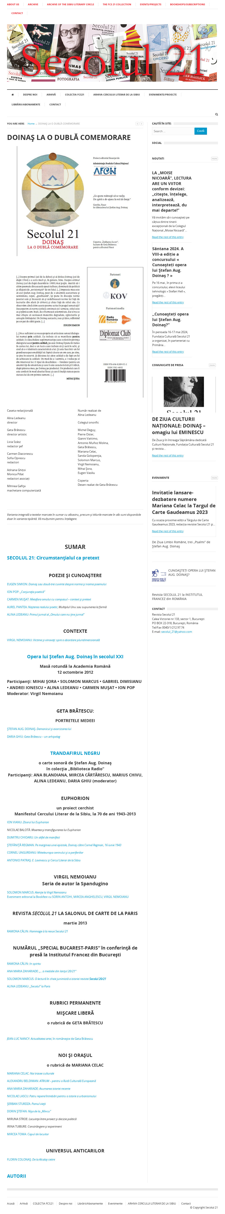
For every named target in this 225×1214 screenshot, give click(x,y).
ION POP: (26, 592)
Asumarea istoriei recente (54, 1089)
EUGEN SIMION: (56, 584)
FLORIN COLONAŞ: (31, 1159)
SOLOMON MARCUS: (37, 892)
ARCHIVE (33, 4)
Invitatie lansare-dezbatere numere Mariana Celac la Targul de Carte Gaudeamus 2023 (184, 502)
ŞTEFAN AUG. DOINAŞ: (39, 729)
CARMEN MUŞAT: (49, 599)
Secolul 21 (211, 1207)
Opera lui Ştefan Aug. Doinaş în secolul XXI (75, 656)
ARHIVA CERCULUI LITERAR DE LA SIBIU (116, 94)
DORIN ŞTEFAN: (29, 1111)
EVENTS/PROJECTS (150, 4)
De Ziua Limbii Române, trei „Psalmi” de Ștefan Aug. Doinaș (181, 544)
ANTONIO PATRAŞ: (44, 860)
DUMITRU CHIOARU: (33, 837)
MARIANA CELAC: (30, 1073)
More (214, 158)
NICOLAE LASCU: (51, 1096)
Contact (55, 104)
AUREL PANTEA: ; (33, 607)
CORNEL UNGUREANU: (45, 853)
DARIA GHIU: (33, 737)
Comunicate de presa (167, 365)
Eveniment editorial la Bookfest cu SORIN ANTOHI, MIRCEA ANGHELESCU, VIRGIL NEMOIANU (68, 897)
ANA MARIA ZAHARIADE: (41, 971)
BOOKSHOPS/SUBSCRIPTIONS (187, 4)
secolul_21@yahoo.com (176, 632)
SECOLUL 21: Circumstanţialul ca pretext (53, 558)
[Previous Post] (137, 123)
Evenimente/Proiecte (163, 94)
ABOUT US (13, 4)
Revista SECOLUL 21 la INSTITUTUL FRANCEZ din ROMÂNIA (177, 597)
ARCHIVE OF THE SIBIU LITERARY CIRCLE (70, 4)
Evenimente (160, 478)
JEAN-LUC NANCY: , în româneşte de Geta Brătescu (50, 1039)
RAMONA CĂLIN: (37, 931)
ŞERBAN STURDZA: (26, 1104)
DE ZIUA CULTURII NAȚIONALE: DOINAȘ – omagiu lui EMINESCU (178, 425)
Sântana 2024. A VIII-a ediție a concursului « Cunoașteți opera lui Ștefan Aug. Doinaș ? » (169, 262)
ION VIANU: (28, 822)
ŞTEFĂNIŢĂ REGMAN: (64, 845)
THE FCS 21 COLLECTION (117, 4)
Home (31, 123)
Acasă (11, 1203)
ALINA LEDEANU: (45, 614)
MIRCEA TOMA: (28, 1134)
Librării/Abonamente (26, 104)
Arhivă (51, 94)
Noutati (158, 158)
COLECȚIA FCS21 (74, 94)
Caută (200, 130)
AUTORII (16, 1176)
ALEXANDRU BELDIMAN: (51, 1081)
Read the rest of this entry (167, 237)
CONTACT (17, 13)
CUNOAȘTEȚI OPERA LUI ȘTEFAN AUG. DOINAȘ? (192, 572)
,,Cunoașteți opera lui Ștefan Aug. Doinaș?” (170, 319)
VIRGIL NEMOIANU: (53, 640)
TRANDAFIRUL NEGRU (75, 753)
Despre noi (30, 94)
